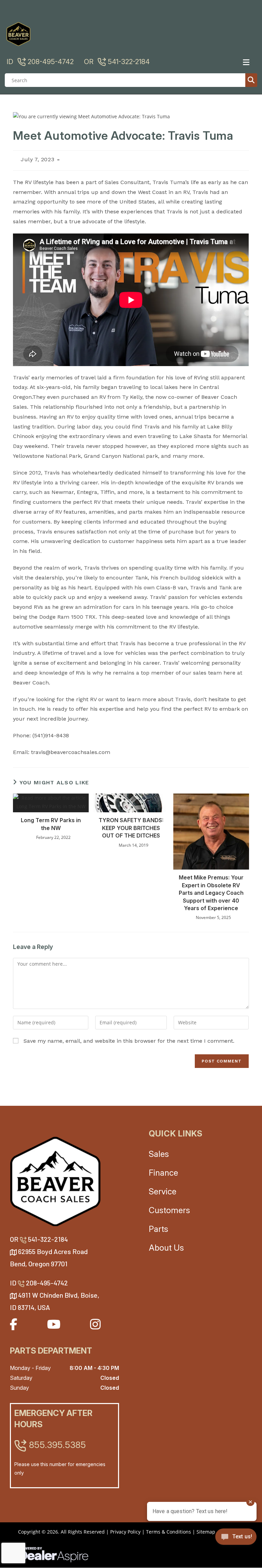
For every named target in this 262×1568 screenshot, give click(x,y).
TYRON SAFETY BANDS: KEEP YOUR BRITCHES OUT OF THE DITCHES (131, 828)
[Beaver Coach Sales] (55, 1181)
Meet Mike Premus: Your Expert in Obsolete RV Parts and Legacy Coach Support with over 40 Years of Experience (211, 892)
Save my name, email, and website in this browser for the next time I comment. (129, 1041)
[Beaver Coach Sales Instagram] (95, 1324)
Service (162, 1191)
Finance (163, 1173)
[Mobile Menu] (249, 62)
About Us (166, 1248)
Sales (159, 1154)
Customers (169, 1210)
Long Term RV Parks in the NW (51, 824)
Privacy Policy (125, 1531)
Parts (158, 1229)
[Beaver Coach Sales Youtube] (53, 1324)
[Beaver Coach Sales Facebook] (13, 1324)
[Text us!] (236, 1538)
